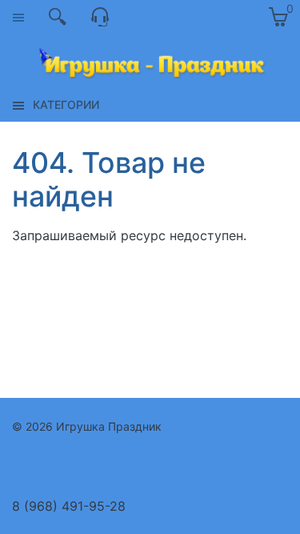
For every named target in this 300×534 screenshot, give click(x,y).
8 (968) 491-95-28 (69, 506)
